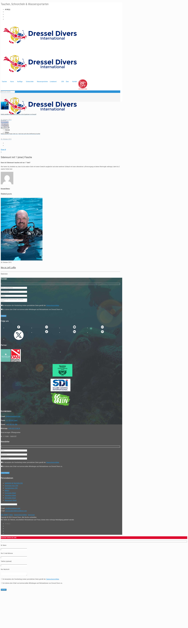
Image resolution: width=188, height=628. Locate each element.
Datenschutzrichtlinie (52, 305)
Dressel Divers (5, 189)
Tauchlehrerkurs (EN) (11, 488)
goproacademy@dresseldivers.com (16, 511)
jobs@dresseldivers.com (12, 508)
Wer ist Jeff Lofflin (8, 267)
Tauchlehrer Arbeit (10, 495)
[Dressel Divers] (40, 118)
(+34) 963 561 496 (11, 424)
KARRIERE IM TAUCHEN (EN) (14, 483)
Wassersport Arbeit (11, 500)
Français (7, 130)
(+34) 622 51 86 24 (14, 428)
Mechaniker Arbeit (10, 498)
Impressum (31, 515)
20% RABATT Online (7, 515)
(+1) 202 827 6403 (11, 420)
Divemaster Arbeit (10, 493)
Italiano (7, 132)
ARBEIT (7, 490)
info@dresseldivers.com (13, 416)
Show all (3, 149)
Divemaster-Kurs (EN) (11, 486)
